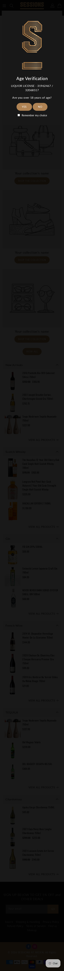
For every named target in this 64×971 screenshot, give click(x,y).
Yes (24, 106)
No (40, 106)
